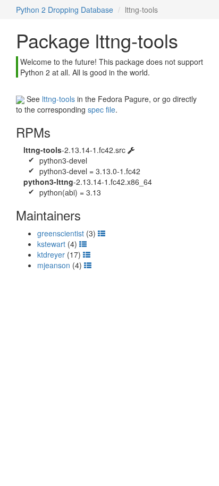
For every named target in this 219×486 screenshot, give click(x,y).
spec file (101, 109)
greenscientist (60, 233)
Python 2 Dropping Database (64, 9)
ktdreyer (51, 254)
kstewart (51, 243)
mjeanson (53, 265)
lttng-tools (58, 98)
